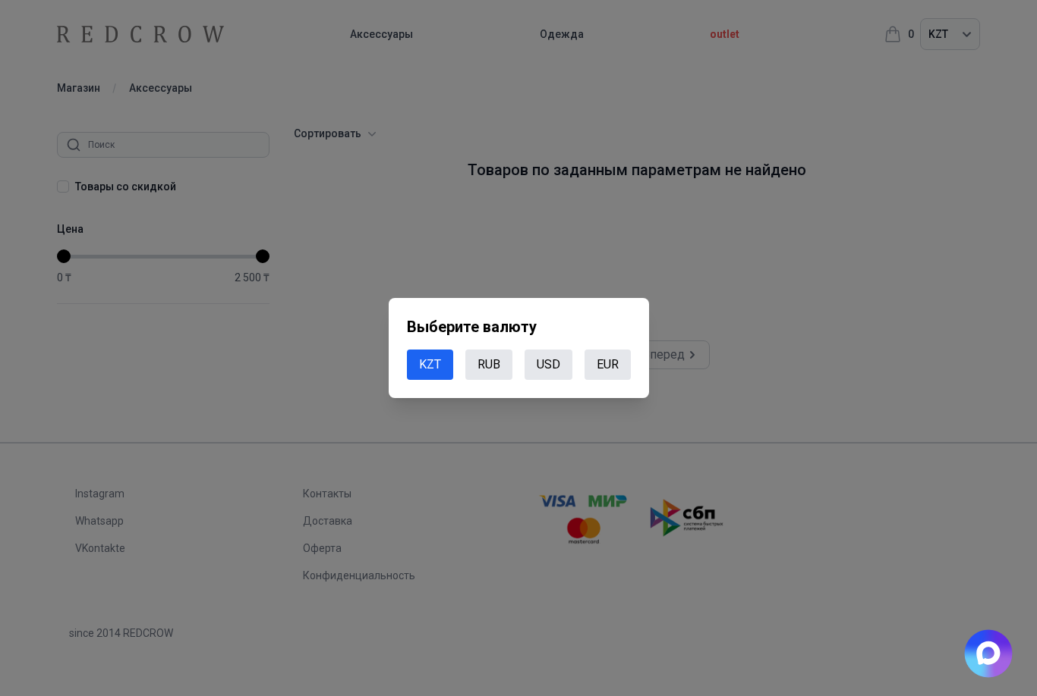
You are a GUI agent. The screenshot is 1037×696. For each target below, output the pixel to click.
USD (548, 364)
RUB (489, 364)
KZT (430, 364)
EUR (608, 364)
